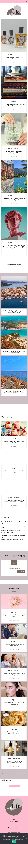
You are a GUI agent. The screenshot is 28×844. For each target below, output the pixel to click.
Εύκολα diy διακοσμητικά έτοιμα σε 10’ (11, 530)
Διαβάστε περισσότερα (14, 620)
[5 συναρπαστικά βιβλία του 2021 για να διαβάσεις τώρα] (14, 82)
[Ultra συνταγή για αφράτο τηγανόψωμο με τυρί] (14, 718)
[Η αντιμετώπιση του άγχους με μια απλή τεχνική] (14, 631)
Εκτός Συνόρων (14, 498)
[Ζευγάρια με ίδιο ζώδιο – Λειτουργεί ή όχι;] (14, 601)
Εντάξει (14, 841)
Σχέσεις (14, 612)
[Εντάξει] (26, 838)
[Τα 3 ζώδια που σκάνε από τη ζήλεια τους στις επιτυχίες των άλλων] (14, 660)
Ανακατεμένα (14, 149)
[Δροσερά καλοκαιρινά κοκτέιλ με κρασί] (14, 428)
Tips (13, 700)
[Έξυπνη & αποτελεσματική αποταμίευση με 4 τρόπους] (14, 129)
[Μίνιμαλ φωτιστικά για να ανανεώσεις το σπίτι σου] (14, 748)
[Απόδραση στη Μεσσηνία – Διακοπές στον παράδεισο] (14, 332)
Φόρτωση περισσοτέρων (14, 509)
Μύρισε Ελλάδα (14, 55)
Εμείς (14, 819)
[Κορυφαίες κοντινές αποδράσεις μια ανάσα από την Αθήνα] (14, 176)
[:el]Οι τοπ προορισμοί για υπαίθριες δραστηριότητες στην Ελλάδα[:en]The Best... (14, 247)
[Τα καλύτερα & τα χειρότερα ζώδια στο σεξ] (14, 457)
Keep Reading (14, 446)
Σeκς (14, 468)
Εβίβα (14, 439)
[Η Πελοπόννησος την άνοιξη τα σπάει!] (14, 35)
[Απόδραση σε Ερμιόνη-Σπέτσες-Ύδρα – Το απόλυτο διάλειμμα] (14, 292)
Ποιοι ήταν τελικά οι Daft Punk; (9, 533)
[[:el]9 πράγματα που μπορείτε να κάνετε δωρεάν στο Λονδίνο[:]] (14, 487)
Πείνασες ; (14, 729)
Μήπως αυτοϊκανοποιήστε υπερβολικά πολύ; (13, 539)
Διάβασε (14, 102)
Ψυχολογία (14, 642)
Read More (14, 62)
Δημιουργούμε (14, 759)
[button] (22, 1)
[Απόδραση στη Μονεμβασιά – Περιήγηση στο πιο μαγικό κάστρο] (14, 372)
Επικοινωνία (14, 821)
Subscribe (21, 571)
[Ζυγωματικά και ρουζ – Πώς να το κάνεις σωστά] (14, 689)
